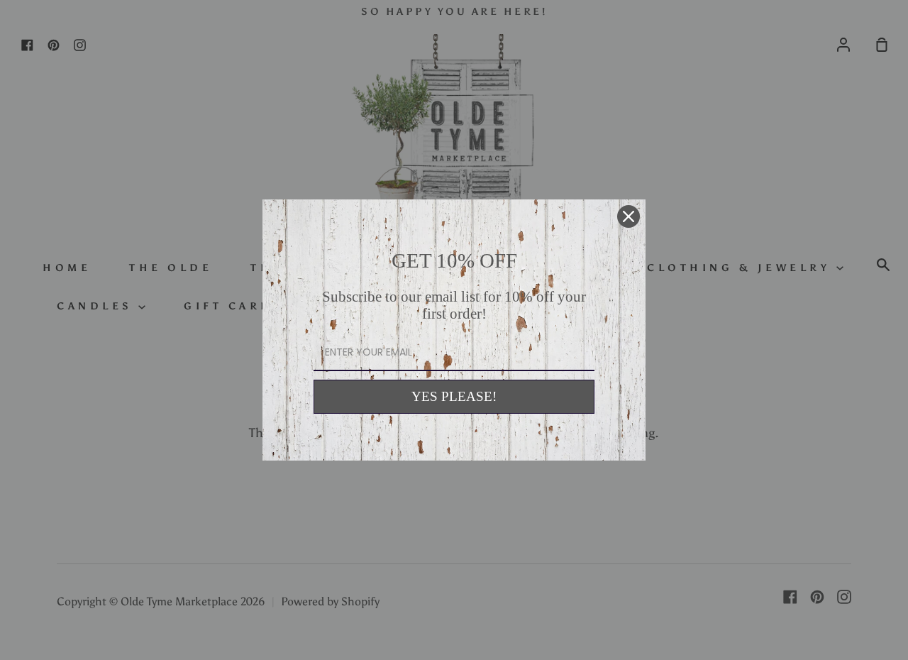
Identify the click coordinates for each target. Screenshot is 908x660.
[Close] (628, 216)
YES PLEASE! (454, 396)
